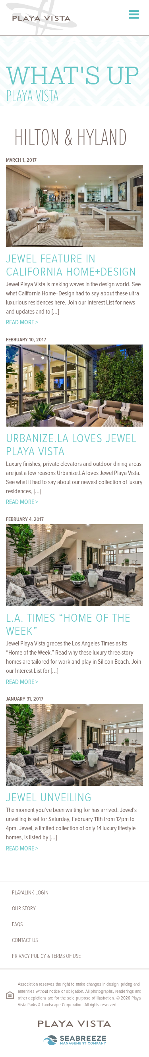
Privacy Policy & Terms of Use (46, 956)
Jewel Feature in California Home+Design (71, 266)
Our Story (24, 908)
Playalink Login (30, 892)
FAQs (17, 924)
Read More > (22, 322)
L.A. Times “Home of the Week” (68, 625)
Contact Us (25, 940)
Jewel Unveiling (49, 798)
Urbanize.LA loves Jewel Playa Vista (71, 445)
